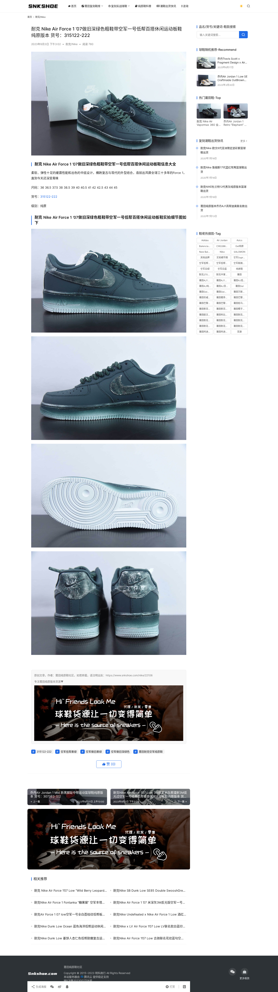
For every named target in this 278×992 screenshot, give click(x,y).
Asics (239, 240)
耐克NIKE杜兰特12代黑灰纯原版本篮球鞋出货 (223, 188)
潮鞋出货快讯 (168, 6)
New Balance (206, 251)
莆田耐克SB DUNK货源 (223, 320)
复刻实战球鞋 (119, 6)
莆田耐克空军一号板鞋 (241, 320)
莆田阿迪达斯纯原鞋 (206, 331)
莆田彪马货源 (240, 303)
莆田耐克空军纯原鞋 (151, 751)
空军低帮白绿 (206, 263)
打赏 (170, 985)
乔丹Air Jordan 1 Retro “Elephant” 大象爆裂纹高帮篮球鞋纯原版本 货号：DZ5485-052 (235, 123)
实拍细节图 (222, 257)
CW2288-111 (223, 245)
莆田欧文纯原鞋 (206, 314)
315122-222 (48, 196)
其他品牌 (205, 257)
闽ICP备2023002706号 (78, 980)
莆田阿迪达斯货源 (223, 331)
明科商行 (100, 973)
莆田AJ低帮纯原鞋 (241, 280)
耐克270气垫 (205, 274)
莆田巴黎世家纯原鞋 (206, 303)
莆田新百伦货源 (223, 308)
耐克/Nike (72, 44)
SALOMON (239, 251)
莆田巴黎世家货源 (223, 303)
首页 (73, 6)
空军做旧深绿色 (120, 751)
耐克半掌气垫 (223, 274)
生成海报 (40, 986)
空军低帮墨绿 (69, 751)
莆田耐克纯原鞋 (223, 326)
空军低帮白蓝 (223, 263)
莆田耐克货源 (240, 326)
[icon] (232, 972)
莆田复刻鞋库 (92, 6)
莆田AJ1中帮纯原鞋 (206, 280)
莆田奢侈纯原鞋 (223, 297)
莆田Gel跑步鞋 (223, 291)
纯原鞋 (239, 268)
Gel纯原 (239, 245)
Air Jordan (222, 240)
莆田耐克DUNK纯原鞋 (241, 314)
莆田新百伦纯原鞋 (206, 308)
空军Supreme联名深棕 (241, 257)
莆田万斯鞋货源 (241, 291)
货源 (239, 331)
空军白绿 (205, 268)
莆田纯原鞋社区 (73, 967)
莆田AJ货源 (222, 286)
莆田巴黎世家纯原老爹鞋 (241, 297)
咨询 (185, 6)
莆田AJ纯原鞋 (206, 286)
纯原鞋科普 (144, 6)
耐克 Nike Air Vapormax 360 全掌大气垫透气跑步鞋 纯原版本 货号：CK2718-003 (209, 123)
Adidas (205, 240)
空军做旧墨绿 (94, 751)
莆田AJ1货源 (222, 280)
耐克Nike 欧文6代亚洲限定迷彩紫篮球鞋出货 (223, 150)
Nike (222, 251)
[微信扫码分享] (52, 986)
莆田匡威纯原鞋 (206, 297)
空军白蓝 (222, 268)
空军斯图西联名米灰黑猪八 (241, 263)
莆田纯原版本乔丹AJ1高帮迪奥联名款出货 (223, 208)
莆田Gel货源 (205, 291)
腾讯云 (88, 976)
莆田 (239, 274)
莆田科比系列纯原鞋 (223, 314)
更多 (242, 140)
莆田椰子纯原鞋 (241, 308)
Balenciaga (205, 245)
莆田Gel (239, 286)
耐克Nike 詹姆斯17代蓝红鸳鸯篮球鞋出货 (223, 169)
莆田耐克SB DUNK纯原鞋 (206, 320)
